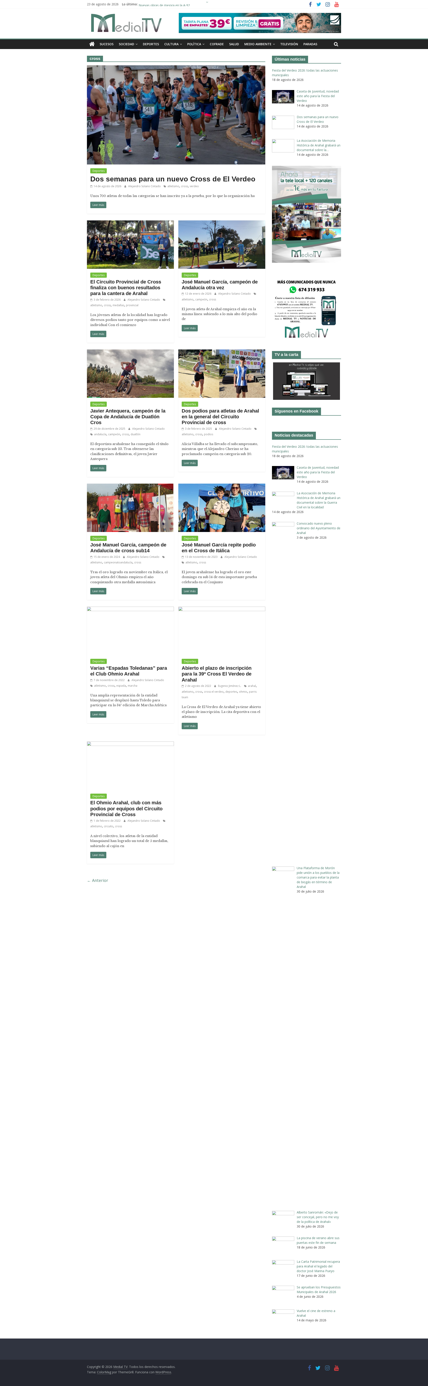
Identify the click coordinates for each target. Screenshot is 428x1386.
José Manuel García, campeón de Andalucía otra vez (220, 284)
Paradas (310, 44)
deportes (231, 692)
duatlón (135, 434)
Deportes (151, 44)
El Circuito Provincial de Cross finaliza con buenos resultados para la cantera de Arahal (125, 287)
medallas (118, 305)
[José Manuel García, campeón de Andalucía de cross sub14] (130, 486)
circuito (108, 826)
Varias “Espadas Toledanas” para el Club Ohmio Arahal (128, 671)
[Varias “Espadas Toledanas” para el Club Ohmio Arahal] (130, 609)
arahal (252, 686)
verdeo (194, 186)
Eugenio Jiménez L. (230, 686)
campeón (201, 299)
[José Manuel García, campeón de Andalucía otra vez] (221, 223)
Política (194, 44)
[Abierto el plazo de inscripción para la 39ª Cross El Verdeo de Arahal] (221, 609)
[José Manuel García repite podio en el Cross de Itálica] (221, 486)
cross (184, 186)
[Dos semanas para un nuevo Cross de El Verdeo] (176, 68)
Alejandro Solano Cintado (144, 186)
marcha (132, 686)
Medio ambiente (258, 44)
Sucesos (106, 44)
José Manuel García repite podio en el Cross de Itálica (219, 547)
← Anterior (97, 880)
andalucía (100, 434)
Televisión (289, 44)
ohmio (243, 692)
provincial (132, 305)
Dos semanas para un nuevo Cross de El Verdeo (172, 179)
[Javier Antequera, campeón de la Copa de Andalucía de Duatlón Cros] (130, 352)
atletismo (173, 186)
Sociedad (126, 44)
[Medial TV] (92, 44)
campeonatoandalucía (118, 562)
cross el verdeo (214, 692)
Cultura (171, 44)
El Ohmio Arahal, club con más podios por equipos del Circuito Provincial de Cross (126, 808)
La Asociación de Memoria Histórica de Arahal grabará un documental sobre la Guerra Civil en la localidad (215, 4)
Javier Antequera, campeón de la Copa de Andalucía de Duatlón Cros (127, 416)
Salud (234, 44)
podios (208, 434)
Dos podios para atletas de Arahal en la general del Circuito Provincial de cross (220, 416)
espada (121, 686)
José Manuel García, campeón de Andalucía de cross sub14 (128, 547)
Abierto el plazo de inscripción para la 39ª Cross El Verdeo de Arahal (216, 674)
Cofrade (217, 44)
